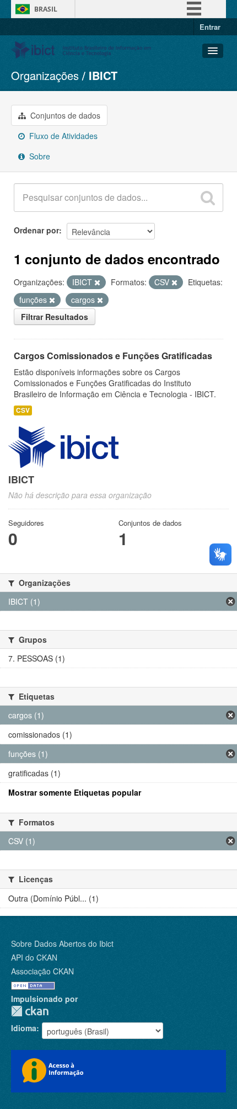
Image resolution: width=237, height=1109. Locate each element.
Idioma (23, 1027)
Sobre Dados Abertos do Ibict (62, 943)
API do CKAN (34, 957)
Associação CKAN (42, 971)
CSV (23, 410)
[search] (208, 197)
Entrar (210, 27)
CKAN (30, 1011)
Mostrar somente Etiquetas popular (74, 792)
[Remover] (97, 282)
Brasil (45, 9)
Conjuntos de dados (64, 115)
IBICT (103, 75)
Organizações (45, 75)
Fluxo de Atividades (62, 135)
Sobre (38, 156)
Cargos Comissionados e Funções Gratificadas (113, 355)
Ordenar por (36, 230)
